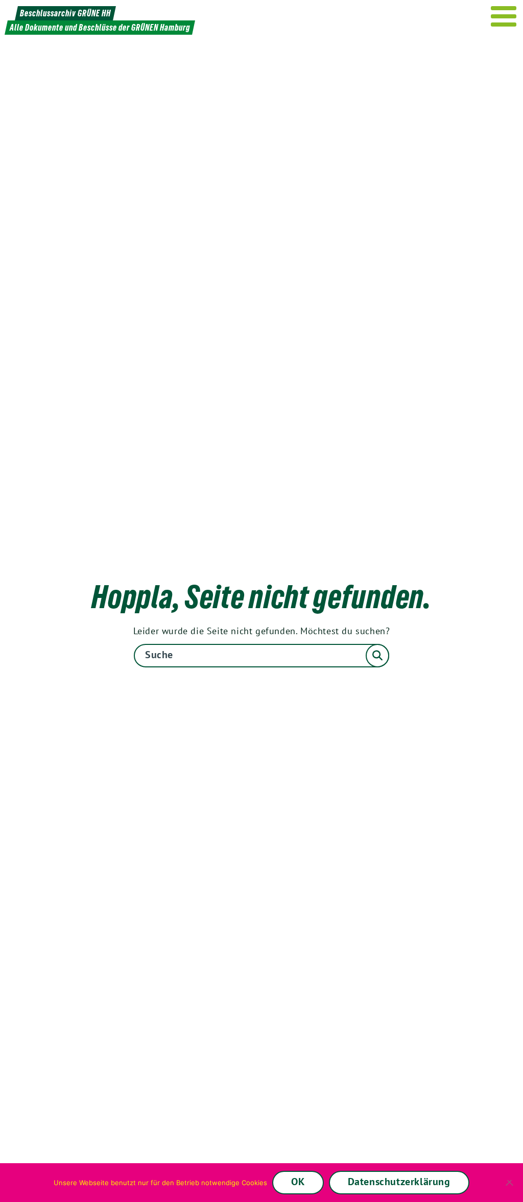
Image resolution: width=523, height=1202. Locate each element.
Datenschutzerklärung (399, 1181)
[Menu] (504, 16)
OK (297, 1181)
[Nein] (510, 1182)
